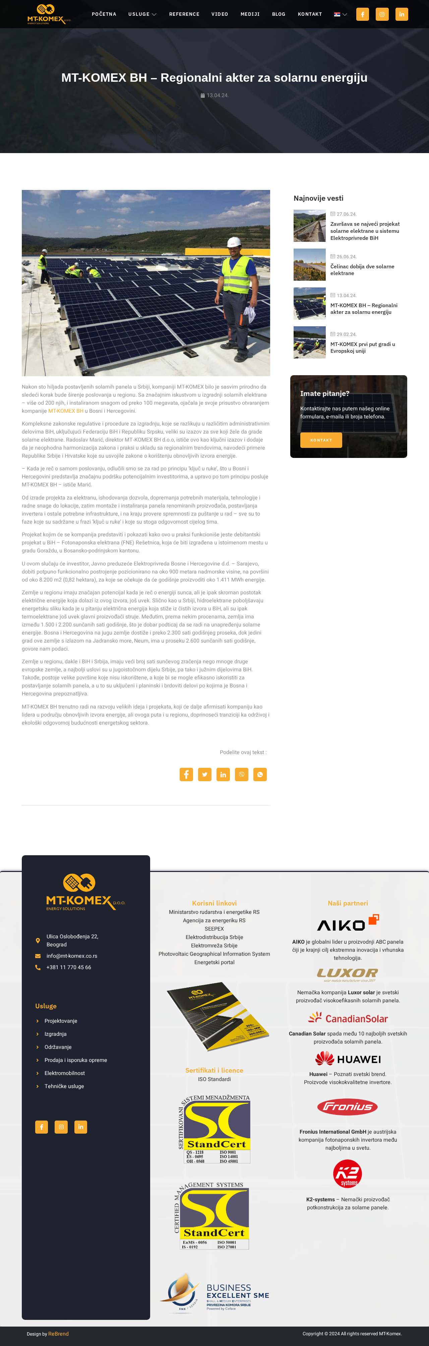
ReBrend (58, 1334)
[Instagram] (382, 14)
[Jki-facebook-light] (362, 14)
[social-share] (186, 774)
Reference (184, 14)
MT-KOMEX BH (65, 411)
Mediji (250, 14)
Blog (279, 14)
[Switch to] (340, 14)
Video (220, 14)
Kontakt (310, 14)
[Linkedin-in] (401, 14)
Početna (104, 14)
